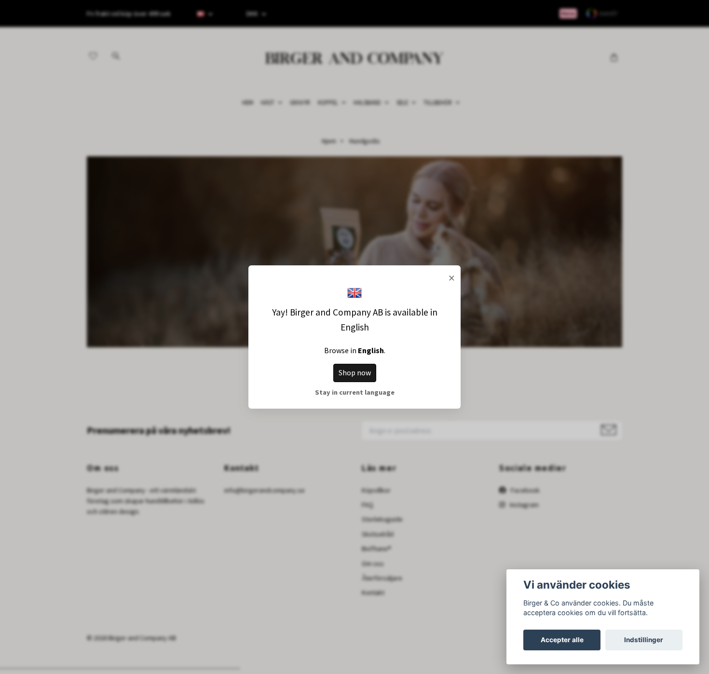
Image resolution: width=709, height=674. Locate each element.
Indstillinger (643, 640)
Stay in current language (355, 392)
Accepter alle (562, 640)
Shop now (355, 372)
